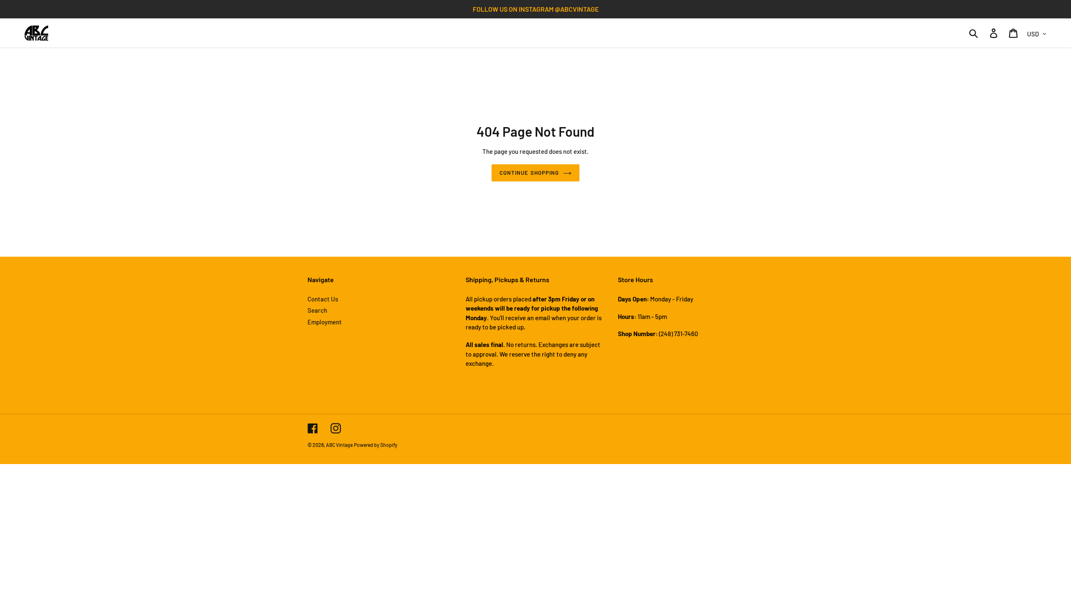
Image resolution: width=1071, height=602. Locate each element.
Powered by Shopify (375, 445)
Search (317, 310)
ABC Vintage (339, 445)
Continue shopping (529, 172)
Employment (324, 322)
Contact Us (322, 299)
